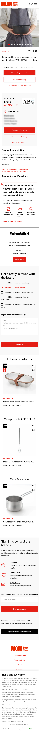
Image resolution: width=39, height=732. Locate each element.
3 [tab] (14, 44)
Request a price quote (19, 73)
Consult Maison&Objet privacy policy (12, 721)
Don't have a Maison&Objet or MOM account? (19, 595)
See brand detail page (20, 137)
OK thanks (32, 729)
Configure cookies (19, 655)
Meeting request (19, 259)
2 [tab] (12, 44)
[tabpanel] (19, 27)
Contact (19, 670)
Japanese (15, 171)
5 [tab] (20, 44)
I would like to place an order (21, 85)
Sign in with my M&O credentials (19, 632)
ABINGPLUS (24, 171)
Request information (19, 130)
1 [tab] (8, 44)
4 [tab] (17, 44)
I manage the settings (19, 729)
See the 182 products (19, 142)
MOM (9, 4)
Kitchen (5, 169)
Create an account (16, 221)
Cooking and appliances (18, 169)
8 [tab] (28, 44)
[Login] (32, 4)
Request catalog (19, 80)
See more (5, 164)
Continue (19, 344)
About (19, 665)
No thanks (6, 729)
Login (5, 221)
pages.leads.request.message (13, 315)
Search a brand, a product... (29, 4)
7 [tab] (25, 44)
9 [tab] (31, 44)
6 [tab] (23, 44)
